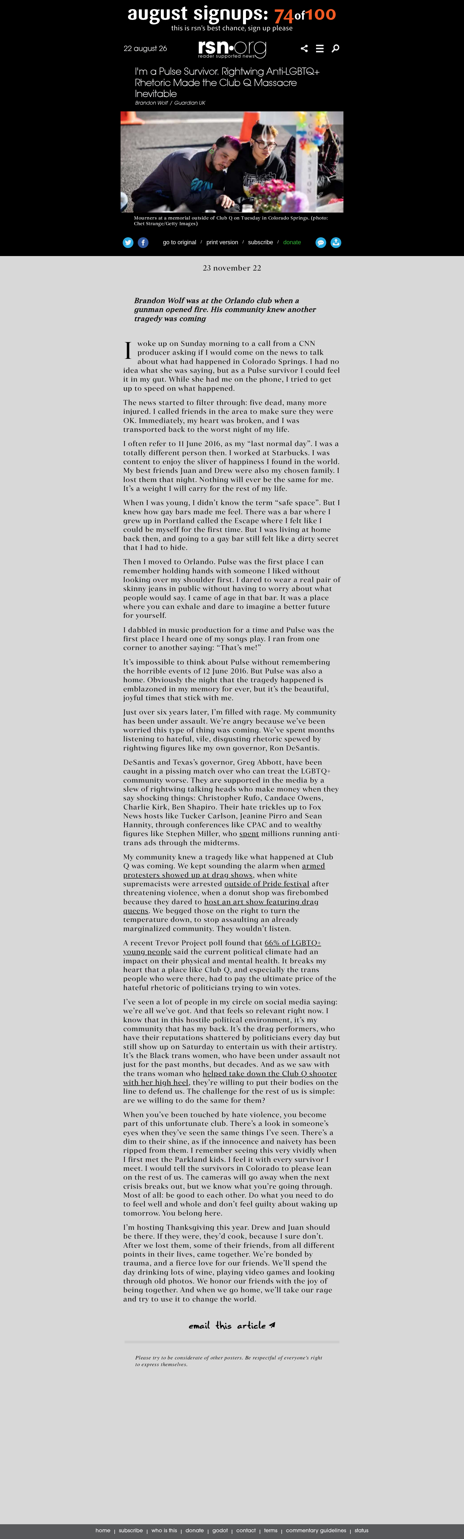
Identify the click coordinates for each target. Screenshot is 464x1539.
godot (220, 1531)
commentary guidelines (316, 1531)
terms (270, 1531)
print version (222, 242)
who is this (164, 1531)
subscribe (260, 242)
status (361, 1531)
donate (292, 242)
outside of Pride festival (267, 884)
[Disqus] (232, 1445)
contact (246, 1531)
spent (249, 834)
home (103, 1531)
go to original (179, 242)
